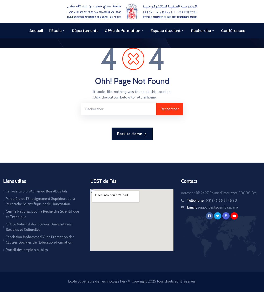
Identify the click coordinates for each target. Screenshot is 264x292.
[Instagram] (226, 215)
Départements (85, 30)
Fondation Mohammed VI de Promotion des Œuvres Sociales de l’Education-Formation (40, 239)
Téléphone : (212, 200)
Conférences (233, 30)
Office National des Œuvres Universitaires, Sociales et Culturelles (39, 227)
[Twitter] (217, 215)
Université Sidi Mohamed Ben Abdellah (36, 191)
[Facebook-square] (209, 215)
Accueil (36, 30)
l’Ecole (55, 30)
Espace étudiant (165, 30)
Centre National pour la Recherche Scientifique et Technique (42, 214)
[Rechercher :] (118, 109)
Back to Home (129, 133)
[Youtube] (234, 215)
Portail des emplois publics (27, 250)
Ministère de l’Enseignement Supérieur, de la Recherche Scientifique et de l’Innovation (40, 201)
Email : (212, 207)
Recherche (201, 30)
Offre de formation (122, 30)
